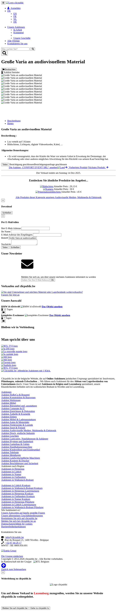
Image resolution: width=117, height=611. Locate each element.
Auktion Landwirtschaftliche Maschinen (20, 458)
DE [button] (9, 11)
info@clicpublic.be (14, 537)
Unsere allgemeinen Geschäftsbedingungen (22, 515)
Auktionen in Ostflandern (13, 477)
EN (15, 13)
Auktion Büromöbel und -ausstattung (19, 405)
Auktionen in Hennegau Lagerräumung (20, 491)
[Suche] (32, 49)
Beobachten (10, 69)
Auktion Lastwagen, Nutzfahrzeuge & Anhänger (24, 438)
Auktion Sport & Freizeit (13, 427)
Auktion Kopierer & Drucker (15, 460)
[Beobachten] (3, 312)
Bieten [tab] (10, 123)
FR (14, 16)
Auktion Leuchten (10, 436)
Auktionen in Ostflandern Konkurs (18, 496)
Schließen (6, 213)
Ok (52, 280)
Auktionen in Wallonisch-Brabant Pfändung (22, 507)
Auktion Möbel (8, 403)
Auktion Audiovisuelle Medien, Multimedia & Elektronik (28, 430)
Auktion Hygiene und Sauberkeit (17, 441)
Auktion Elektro (9, 416)
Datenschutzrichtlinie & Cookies (16, 524)
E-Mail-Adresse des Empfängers (16, 234)
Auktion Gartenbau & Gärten (15, 444)
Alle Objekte (13, 41)
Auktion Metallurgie (11, 455)
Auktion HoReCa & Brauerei (15, 394)
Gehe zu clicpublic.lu (39, 608)
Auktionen (6, 392)
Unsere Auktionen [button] (16, 27)
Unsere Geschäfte (21, 38)
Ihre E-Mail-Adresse (11, 228)
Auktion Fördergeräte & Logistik (17, 425)
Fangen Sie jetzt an (10, 295)
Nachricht (6, 244)
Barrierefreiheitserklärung (13, 526)
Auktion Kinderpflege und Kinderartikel (20, 449)
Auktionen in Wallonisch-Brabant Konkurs (22, 488)
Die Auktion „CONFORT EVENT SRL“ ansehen (33, 167)
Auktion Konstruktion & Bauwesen (18, 397)
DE (15, 22)
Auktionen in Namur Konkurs (15, 499)
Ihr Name (5, 231)
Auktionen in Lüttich (11, 471)
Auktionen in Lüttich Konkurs (15, 485)
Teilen (5, 164)
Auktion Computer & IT (13, 408)
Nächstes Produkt (97, 167)
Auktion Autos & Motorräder (15, 422)
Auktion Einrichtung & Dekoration (18, 411)
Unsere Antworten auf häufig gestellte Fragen (23, 513)
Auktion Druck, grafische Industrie (18, 433)
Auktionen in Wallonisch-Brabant (17, 480)
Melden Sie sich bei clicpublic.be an (18, 521)
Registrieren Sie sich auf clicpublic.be (19, 518)
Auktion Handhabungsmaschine (16, 447)
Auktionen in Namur (11, 474)
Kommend (18, 32)
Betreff (4, 238)
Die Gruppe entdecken (12, 556)
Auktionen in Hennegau (12, 469)
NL (15, 19)
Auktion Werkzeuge (11, 400)
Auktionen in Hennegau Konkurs (17, 493)
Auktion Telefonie (10, 452)
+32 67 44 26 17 (13, 542)
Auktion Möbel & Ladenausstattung (18, 419)
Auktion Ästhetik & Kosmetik (15, 414)
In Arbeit (17, 30)
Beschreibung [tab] (14, 120)
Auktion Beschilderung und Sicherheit (19, 463)
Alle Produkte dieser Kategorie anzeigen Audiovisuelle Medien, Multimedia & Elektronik (58, 197)
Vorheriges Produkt (77, 167)
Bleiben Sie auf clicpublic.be (14, 608)
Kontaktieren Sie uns (17, 43)
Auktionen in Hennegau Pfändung (17, 502)
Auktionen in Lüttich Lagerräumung (18, 504)
